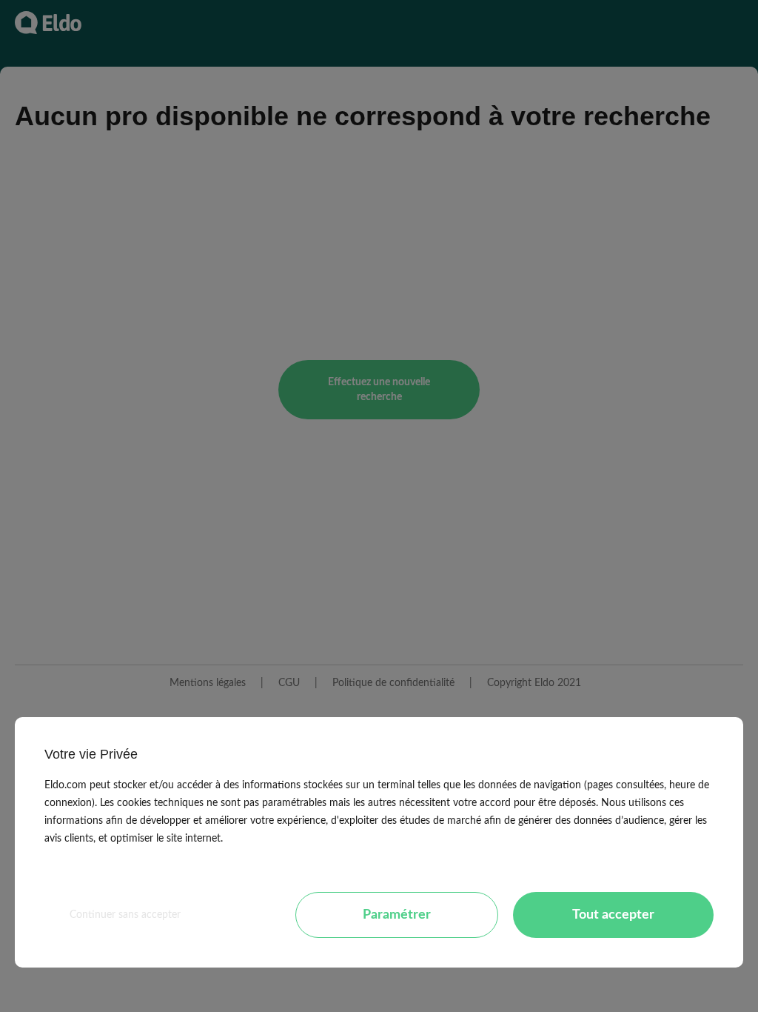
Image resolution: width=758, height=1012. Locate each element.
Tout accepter (613, 915)
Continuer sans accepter (125, 915)
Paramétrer (397, 915)
